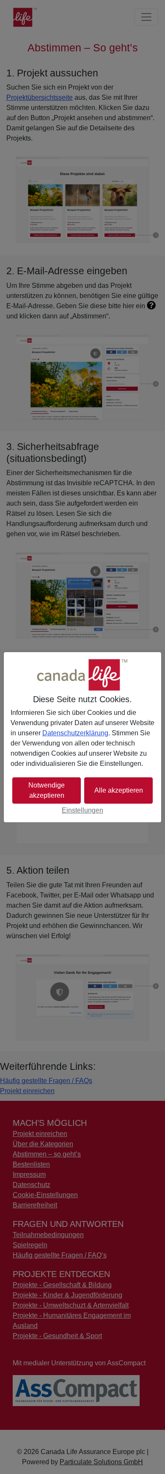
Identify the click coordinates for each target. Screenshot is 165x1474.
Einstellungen (82, 810)
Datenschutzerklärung (75, 733)
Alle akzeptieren (118, 790)
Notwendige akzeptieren (46, 790)
